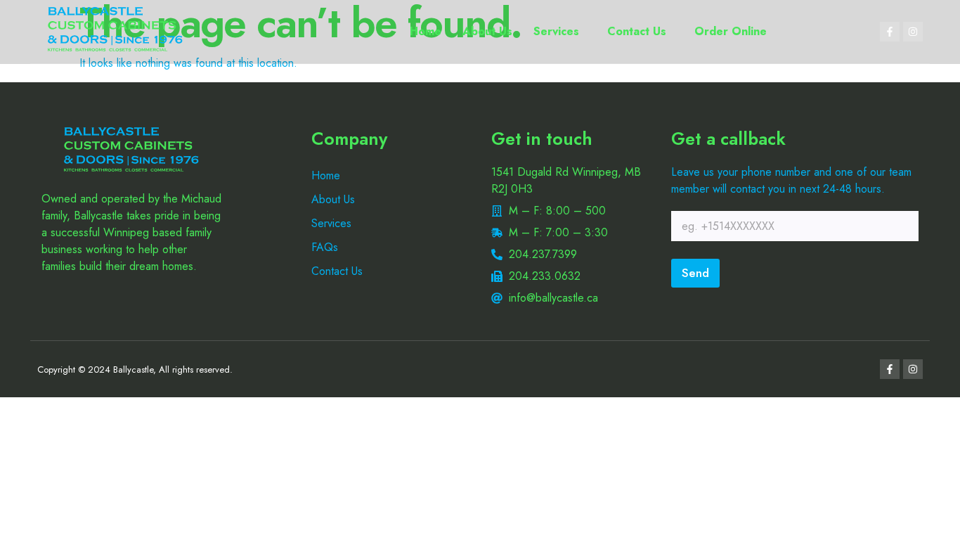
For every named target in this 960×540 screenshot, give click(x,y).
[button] (560, 31)
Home (425, 31)
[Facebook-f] (890, 31)
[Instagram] (913, 31)
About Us (487, 31)
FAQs (324, 247)
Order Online (730, 31)
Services (556, 31)
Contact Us (636, 31)
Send (695, 272)
